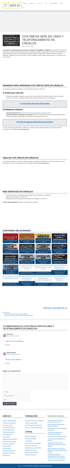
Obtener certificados (31, 438)
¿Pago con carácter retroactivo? (56, 460)
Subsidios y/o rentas (30, 450)
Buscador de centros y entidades (34, 420)
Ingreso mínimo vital (30, 454)
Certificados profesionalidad (33, 443)
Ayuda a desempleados (9, 420)
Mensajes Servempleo (9, 453)
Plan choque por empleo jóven (33, 425)
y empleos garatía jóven (35, 427)
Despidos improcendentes (10, 439)
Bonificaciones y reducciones (33, 447)
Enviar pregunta (54, 3)
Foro (46, 3)
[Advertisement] (35, 21)
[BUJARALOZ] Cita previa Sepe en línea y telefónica (16, 313)
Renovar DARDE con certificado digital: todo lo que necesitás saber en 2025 (57, 450)
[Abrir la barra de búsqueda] (23, 7)
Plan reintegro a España (31, 452)
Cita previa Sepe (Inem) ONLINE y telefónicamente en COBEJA (18, 315)
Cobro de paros (7, 448)
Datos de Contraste (30, 436)
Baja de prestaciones (8, 429)
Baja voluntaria (7, 446)
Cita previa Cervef (8, 425)
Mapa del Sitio (48, 465)
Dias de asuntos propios (9, 441)
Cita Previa (6, 312)
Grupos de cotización (8, 443)
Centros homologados (31, 423)
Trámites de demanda (9, 432)
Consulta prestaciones (9, 427)
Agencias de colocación (9, 423)
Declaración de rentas (31, 445)
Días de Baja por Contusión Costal (57, 436)
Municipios (39, 3)
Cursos (25, 3)
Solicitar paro (6, 455)
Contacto (30, 465)
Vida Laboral (6, 436)
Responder (7, 344)
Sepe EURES (28, 441)
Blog (61, 3)
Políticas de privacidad (39, 465)
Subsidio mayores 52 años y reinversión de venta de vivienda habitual (56, 444)
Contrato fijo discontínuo (9, 450)
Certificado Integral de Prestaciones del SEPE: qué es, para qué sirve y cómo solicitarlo (56, 456)
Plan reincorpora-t (8, 434)
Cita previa (31, 3)
